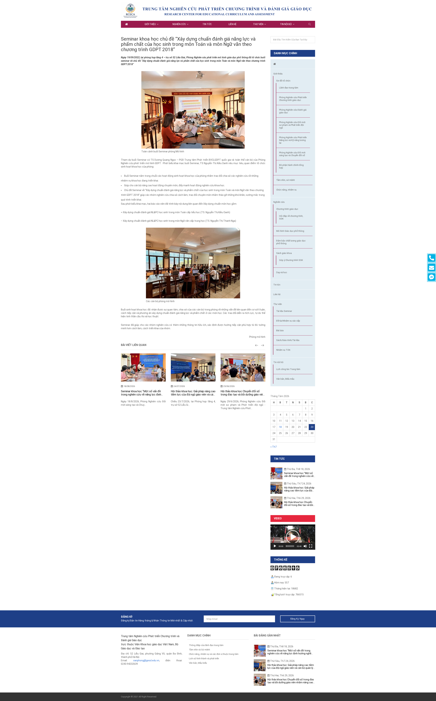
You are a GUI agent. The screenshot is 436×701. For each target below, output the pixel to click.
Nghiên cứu (179, 24)
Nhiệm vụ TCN (283, 350)
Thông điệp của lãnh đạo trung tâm (206, 645)
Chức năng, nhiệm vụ (286, 189)
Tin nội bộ (286, 24)
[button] (293, 537)
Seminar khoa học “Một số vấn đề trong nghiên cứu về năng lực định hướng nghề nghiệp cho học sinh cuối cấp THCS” (143, 393)
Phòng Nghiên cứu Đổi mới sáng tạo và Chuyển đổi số (292, 154)
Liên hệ (232, 24)
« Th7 (273, 446)
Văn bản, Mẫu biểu (198, 663)
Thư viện (258, 24)
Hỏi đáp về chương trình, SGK (291, 217)
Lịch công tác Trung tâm (288, 369)
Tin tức (207, 24)
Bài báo (280, 330)
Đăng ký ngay (297, 619)
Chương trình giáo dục (287, 209)
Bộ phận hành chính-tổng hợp (291, 166)
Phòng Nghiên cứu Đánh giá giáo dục (292, 111)
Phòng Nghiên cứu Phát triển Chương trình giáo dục (293, 98)
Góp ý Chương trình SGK (291, 260)
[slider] (290, 546)
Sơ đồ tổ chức (283, 80)
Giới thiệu (150, 24)
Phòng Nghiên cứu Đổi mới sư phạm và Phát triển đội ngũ (292, 125)
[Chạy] (275, 546)
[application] (292, 537)
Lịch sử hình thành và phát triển (204, 658)
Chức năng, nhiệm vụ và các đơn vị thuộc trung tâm (213, 654)
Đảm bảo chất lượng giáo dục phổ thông (291, 242)
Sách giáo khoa (284, 253)
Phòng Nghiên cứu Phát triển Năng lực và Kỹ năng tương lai (293, 140)
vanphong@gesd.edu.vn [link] (146, 660)
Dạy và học (281, 272)
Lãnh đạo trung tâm (288, 87)
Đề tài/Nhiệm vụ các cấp (288, 320)
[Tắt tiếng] (305, 546)
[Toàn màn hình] (310, 546)
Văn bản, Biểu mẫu (285, 379)
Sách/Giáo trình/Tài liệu (287, 340)
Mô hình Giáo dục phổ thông (290, 231)
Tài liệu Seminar (284, 311)
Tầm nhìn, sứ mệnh (285, 180)
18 (280, 427)
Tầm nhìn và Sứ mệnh (199, 649)
